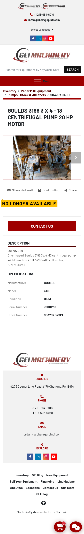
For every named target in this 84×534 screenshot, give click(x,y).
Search (73, 69)
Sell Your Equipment (24, 481)
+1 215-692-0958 (42, 412)
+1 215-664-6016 (44, 14)
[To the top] (43, 503)
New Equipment (57, 475)
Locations (33, 487)
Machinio (61, 512)
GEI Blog (37, 475)
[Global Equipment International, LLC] (42, 359)
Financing (47, 481)
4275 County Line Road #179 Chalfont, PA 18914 (42, 386)
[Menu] (37, 81)
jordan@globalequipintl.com (42, 434)
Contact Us (42, 226)
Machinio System (28, 512)
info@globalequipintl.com (44, 20)
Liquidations (66, 481)
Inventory (22, 475)
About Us (16, 487)
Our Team (67, 487)
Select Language (40, 29)
